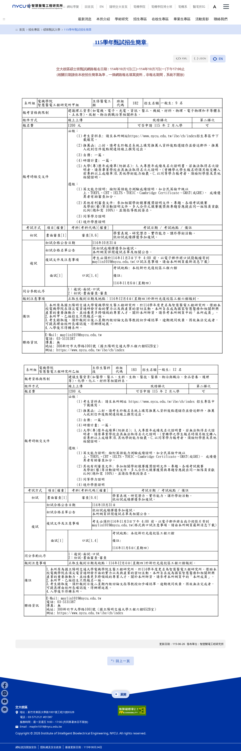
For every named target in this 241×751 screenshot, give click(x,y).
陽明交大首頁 (118, 7)
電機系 (182, 7)
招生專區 (34, 29)
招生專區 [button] (140, 18)
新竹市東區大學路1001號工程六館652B (51, 712)
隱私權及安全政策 (50, 747)
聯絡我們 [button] (220, 18)
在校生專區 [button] (160, 18)
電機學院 (139, 7)
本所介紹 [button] (103, 18)
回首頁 (89, 7)
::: (64, 7)
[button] (216, 6)
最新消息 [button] (85, 18)
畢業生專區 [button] (182, 18)
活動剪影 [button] (202, 18)
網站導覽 (73, 7)
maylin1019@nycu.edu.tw (45, 726)
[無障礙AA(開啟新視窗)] (132, 712)
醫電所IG (199, 7)
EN (102, 7)
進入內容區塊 (9, 2)
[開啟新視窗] (181, 58)
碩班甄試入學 (51, 29)
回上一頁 (123, 661)
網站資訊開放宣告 (26, 747)
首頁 (22, 29)
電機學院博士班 (161, 7)
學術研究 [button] (121, 18)
